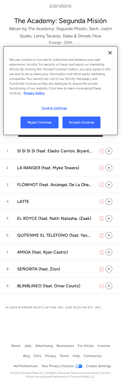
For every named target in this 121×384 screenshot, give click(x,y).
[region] (60, 90)
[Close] (110, 53)
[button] (60, 151)
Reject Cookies (39, 122)
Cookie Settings (54, 108)
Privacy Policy (34, 93)
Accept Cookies (81, 122)
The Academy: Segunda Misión (60, 21)
